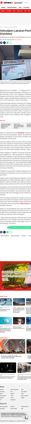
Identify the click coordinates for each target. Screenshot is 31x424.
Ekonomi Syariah (12, 7)
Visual (12, 397)
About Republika (4, 406)
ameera (3, 7)
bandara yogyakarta (15, 235)
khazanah (26, 7)
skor (20, 7)
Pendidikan (9, 10)
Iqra (11, 391)
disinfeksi (21, 133)
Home (1, 27)
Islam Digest (24, 391)
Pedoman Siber (24, 406)
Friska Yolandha (18, 39)
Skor (22, 389)
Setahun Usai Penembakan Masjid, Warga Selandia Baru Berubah (19, 126)
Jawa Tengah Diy (13, 27)
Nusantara (6, 27)
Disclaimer (2, 408)
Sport (14, 10)
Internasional (20, 10)
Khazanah (2, 391)
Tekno (12, 395)
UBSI (25, 10)
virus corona (24, 203)
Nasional (3, 10)
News (1, 393)
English (22, 397)
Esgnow (2, 397)
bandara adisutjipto (5, 235)
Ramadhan (13, 399)
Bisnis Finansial (24, 395)
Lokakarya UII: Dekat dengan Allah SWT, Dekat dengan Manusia (6, 126)
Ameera (2, 389)
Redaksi (12, 406)
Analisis (12, 393)
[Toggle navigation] (1, 2)
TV (0, 399)
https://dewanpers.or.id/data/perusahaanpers (11, 416)
